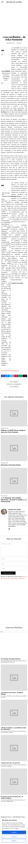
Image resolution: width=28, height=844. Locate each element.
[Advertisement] (14, 15)
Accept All (14, 832)
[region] (14, 831)
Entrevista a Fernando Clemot (11, 465)
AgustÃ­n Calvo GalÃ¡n (14, 509)
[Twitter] (12, 376)
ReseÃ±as (19, 43)
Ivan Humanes (14, 381)
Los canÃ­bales (14, 386)
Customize (14, 836)
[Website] (9, 529)
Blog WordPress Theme (19, 817)
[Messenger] (7, 376)
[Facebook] (3, 376)
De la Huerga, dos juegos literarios (10, 659)
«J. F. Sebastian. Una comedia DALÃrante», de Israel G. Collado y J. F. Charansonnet (14, 499)
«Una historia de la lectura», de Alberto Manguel (12, 693)
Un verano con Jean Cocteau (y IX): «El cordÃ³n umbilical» (12, 797)
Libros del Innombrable (14, 384)
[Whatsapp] (20, 376)
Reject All (14, 840)
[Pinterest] (16, 376)
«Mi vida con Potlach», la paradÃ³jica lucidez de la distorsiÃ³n (13, 728)
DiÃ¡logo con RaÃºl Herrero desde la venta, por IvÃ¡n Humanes (13, 431)
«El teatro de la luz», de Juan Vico (10, 763)
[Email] (25, 376)
